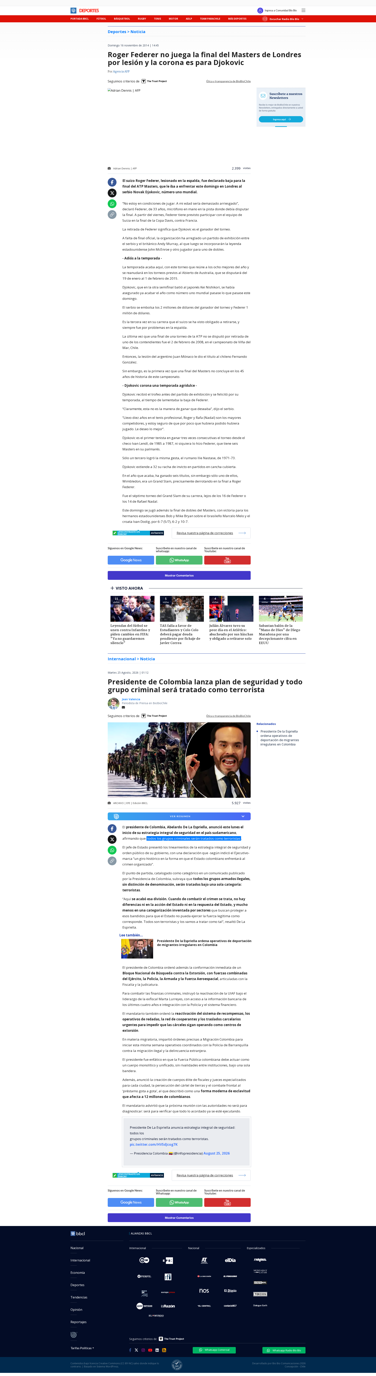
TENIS (157, 18)
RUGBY (142, 18)
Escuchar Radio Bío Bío (284, 19)
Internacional (80, 1260)
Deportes (77, 1285)
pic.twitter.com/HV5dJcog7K (154, 1144)
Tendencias (78, 1297)
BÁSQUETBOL (122, 18)
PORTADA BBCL (79, 18)
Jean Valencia (131, 699)
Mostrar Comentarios (179, 575)
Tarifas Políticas (81, 1348)
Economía (77, 1272)
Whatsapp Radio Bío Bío (286, 1350)
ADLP (189, 18)
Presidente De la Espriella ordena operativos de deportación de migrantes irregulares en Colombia (204, 943)
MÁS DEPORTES (237, 18)
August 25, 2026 (216, 1153)
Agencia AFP (121, 71)
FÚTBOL (101, 18)
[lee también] (138, 949)
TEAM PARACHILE (210, 18)
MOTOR (173, 18)
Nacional (76, 1248)
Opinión (76, 1309)
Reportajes (78, 1322)
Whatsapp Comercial (217, 1350)
